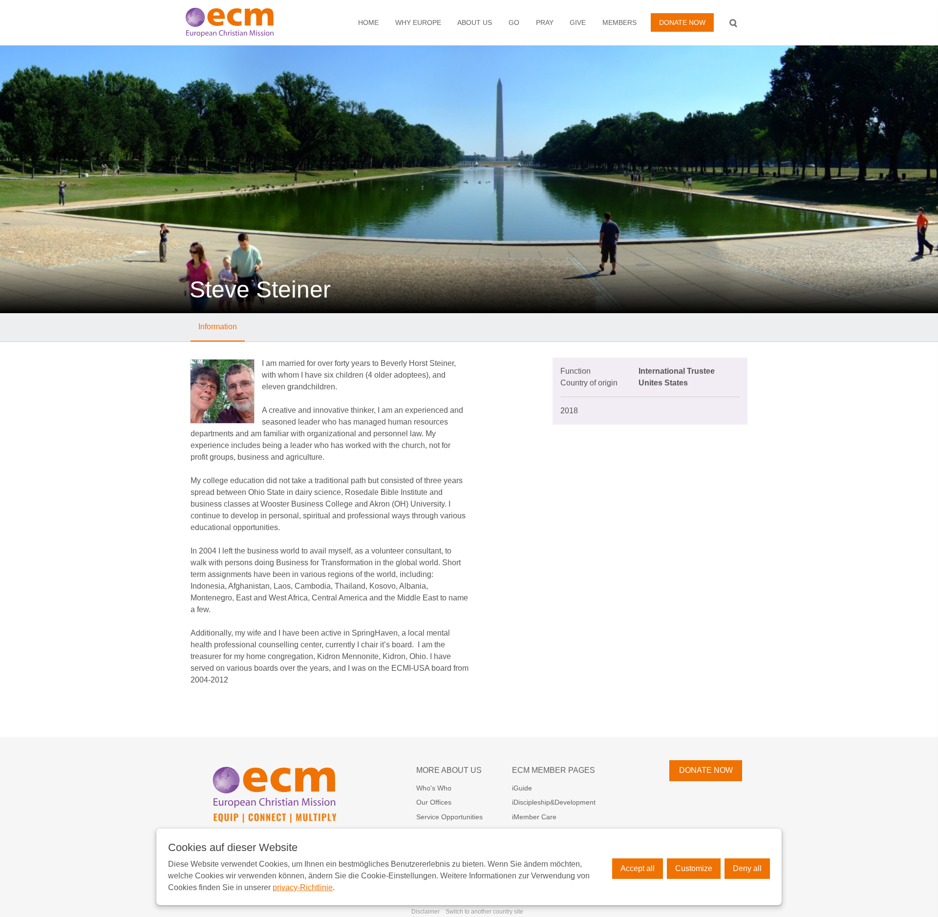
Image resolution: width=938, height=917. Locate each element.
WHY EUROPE (418, 22)
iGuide (522, 788)
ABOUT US (474, 22)
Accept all (637, 868)
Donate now (682, 22)
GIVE (578, 22)
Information (217, 326)
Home (368, 22)
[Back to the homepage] (240, 22)
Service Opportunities (449, 817)
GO (514, 22)
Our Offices (433, 802)
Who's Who (433, 788)
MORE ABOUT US (449, 770)
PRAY (545, 22)
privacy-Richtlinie (303, 887)
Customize (693, 868)
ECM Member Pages (553, 770)
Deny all (747, 868)
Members (619, 22)
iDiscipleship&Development (554, 802)
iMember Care (534, 817)
